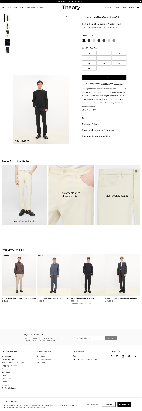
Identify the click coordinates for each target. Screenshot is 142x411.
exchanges (118, 84)
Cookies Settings (92, 404)
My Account (6, 356)
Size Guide (94, 48)
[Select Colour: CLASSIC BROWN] (84, 290)
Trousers (89, 17)
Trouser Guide (30, 7)
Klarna (4, 382)
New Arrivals (6, 7)
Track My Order (8, 359)
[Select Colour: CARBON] (114, 40)
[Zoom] (65, 140)
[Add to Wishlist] (65, 18)
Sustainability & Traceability (96, 136)
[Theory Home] (71, 8)
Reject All (109, 404)
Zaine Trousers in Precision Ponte (84, 298)
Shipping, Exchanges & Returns (98, 130)
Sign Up (111, 338)
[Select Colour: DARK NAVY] (89, 40)
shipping (106, 84)
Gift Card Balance (9, 388)
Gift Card (5, 385)
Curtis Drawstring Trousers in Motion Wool (19, 298)
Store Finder (42, 362)
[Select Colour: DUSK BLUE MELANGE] (10, 290)
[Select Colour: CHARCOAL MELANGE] (5, 290)
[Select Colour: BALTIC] (73, 290)
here (53, 340)
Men (21, 7)
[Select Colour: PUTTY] (87, 290)
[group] (19, 275)
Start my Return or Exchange (13, 362)
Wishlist (131, 7)
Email (75, 356)
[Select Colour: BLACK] (84, 40)
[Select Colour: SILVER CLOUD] (109, 40)
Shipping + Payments (10, 366)
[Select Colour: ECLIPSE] (16, 290)
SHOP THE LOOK (22, 141)
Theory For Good (44, 359)
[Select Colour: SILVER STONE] (94, 40)
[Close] (140, 1)
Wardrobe (40, 7)
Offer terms (28, 340)
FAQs (4, 375)
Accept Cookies (124, 404)
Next (65, 109)
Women (15, 7)
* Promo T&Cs (7, 378)
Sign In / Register (121, 7)
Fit (83, 118)
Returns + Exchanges (10, 369)
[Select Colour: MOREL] (13, 290)
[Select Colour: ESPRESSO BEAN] (104, 40)
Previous (16, 109)
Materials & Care (90, 124)
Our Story (41, 356)
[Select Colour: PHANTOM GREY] (99, 40)
